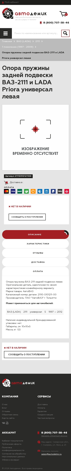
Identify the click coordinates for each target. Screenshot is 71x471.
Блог (4, 408)
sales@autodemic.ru (51, 454)
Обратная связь (10, 415)
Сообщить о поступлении (27, 217)
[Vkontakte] (3, 423)
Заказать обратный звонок (54, 436)
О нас (5, 405)
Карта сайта (8, 418)
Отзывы (6, 411)
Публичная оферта (11, 444)
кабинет (12, 2)
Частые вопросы (45, 418)
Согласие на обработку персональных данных (14, 455)
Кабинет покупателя (12, 441)
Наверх (11, 465)
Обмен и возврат (10, 460)
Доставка (42, 405)
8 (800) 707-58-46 (56, 22)
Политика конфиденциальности (13, 449)
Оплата (41, 408)
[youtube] (7, 423)
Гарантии (42, 411)
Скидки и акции (45, 415)
